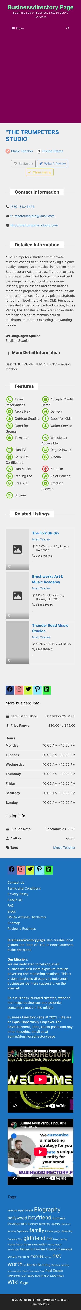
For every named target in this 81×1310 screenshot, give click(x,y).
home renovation (35, 1244)
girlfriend (34, 1238)
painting (65, 1265)
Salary (30, 1275)
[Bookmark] (10, 566)
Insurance (65, 1249)
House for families (32, 1249)
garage (57, 1231)
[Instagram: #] (21, 871)
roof (23, 1276)
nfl (25, 1265)
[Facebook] (10, 691)
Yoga (23, 1283)
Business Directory (39, 1223)
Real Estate (54, 1271)
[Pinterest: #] (37, 691)
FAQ (11, 905)
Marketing (23, 1256)
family (36, 1230)
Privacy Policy (18, 894)
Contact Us (16, 882)
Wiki (13, 1282)
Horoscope (13, 1249)
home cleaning (60, 1239)
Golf (49, 1239)
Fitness (49, 1231)
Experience (22, 1231)
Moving (48, 1257)
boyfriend (39, 1217)
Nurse (32, 1265)
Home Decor (15, 1244)
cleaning (56, 1224)
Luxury (12, 1256)
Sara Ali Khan (42, 1276)
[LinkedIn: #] (47, 691)
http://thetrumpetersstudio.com (34, 225)
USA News (57, 1275)
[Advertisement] (40, 80)
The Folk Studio (45, 533)
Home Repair (54, 1244)
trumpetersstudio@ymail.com (32, 216)
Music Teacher (41, 539)
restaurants (14, 1275)
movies (37, 1256)
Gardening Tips (15, 1239)
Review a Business (22, 929)
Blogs (12, 911)
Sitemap (14, 923)
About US (15, 900)
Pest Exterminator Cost (33, 1271)
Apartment (25, 1210)
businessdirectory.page (41, 7)
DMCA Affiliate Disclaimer (27, 917)
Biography (47, 1209)
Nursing (44, 1265)
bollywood (17, 1217)
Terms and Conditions (24, 888)
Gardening (66, 1231)
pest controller (14, 1271)
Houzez (51, 1249)
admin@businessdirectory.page (31, 1036)
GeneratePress (41, 1304)
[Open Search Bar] (67, 28)
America (12, 1210)
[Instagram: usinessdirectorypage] (19, 691)
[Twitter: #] (28, 691)
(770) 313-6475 (22, 207)
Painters (55, 1265)
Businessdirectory (22, 940)
